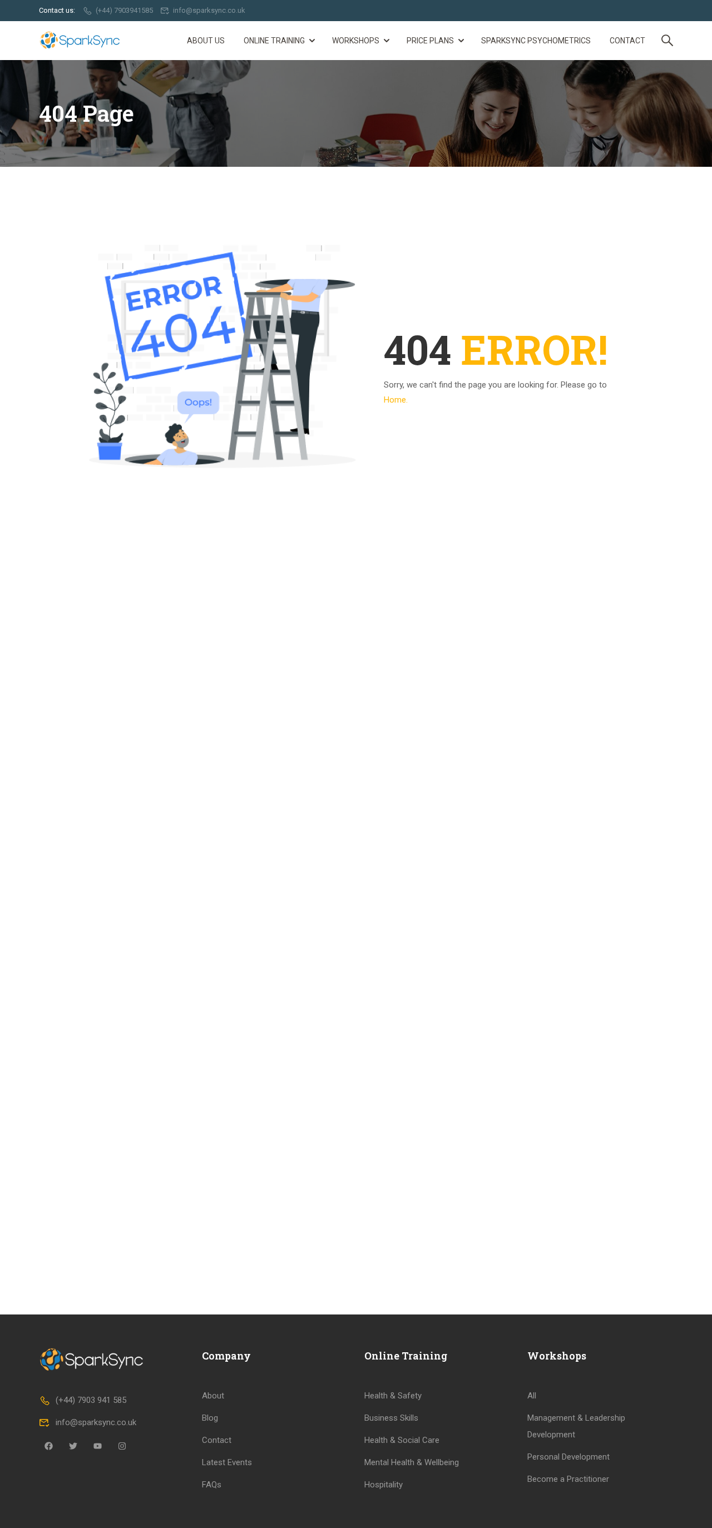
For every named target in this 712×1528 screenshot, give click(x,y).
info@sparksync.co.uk (209, 10)
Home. (396, 400)
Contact (627, 40)
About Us (206, 40)
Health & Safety (393, 1396)
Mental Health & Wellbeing (411, 1462)
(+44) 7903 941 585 (91, 1400)
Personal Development (568, 1457)
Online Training (274, 40)
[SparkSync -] (81, 40)
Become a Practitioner (568, 1479)
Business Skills (391, 1418)
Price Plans (430, 40)
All (531, 1396)
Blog (210, 1418)
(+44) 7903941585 (124, 10)
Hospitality (383, 1485)
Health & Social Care (401, 1440)
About (213, 1396)
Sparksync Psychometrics (536, 40)
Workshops (355, 40)
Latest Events (227, 1462)
